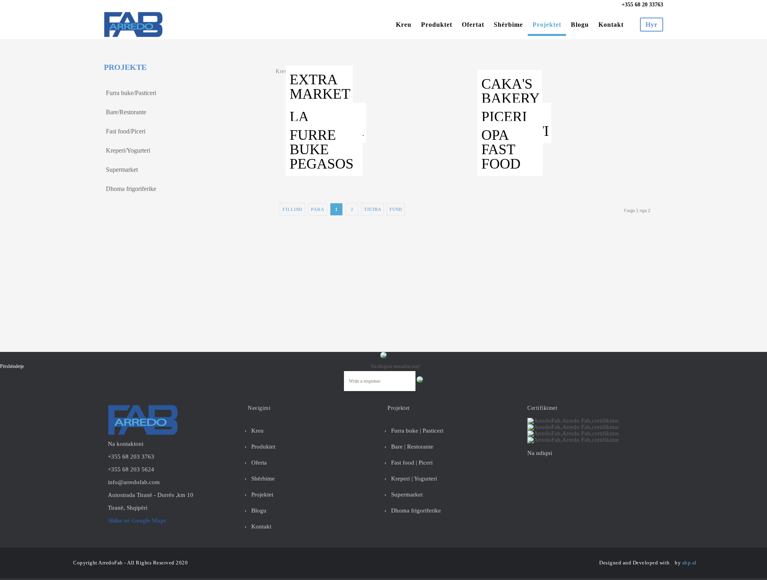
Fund (395, 209)
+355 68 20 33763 (641, 5)
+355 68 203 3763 (131, 456)
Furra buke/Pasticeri (131, 92)
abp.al (689, 563)
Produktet (436, 24)
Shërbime (508, 24)
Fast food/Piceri (125, 131)
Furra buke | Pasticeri (416, 430)
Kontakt (611, 24)
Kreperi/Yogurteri (128, 150)
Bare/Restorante (126, 112)
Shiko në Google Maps (137, 520)
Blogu (580, 24)
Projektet (547, 24)
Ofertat (473, 24)
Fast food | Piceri (411, 462)
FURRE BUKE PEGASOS (322, 149)
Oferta (258, 462)
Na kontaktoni (125, 444)
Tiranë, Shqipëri (127, 508)
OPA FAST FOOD (501, 149)
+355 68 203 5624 (131, 469)
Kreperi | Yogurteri (413, 478)
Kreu (403, 24)
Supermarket (122, 169)
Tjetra (372, 209)
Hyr (652, 24)
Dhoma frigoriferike (131, 188)
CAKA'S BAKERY (510, 91)
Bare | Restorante (411, 446)
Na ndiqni (539, 453)
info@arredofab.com (134, 482)
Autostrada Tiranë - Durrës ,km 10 (150, 495)
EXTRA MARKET (320, 87)
